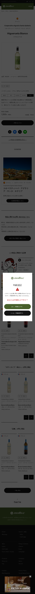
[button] (17, 306)
